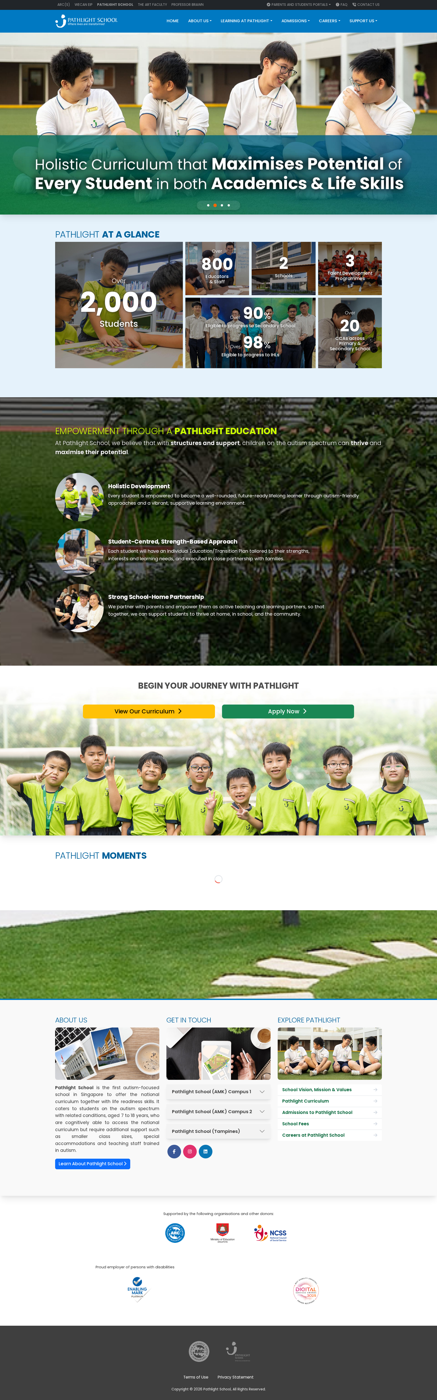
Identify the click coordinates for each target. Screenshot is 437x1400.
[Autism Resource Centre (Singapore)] (175, 1232)
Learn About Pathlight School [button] (91, 1164)
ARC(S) (63, 4)
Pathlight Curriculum (305, 1101)
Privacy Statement (236, 1377)
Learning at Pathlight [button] (245, 21)
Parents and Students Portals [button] (300, 4)
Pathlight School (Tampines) (206, 1131)
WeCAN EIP (84, 4)
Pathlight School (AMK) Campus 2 (212, 1111)
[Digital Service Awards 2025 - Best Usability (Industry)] (306, 1284)
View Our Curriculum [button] (145, 711)
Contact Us (368, 4)
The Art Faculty (152, 4)
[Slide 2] (215, 205)
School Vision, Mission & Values (317, 1090)
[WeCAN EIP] (238, 1351)
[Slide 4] (229, 205)
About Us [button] (198, 21)
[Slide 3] (222, 205)
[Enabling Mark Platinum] (139, 1289)
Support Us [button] (361, 21)
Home (173, 21)
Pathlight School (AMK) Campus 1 (211, 1091)
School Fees (295, 1124)
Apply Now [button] (284, 711)
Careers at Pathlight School (313, 1135)
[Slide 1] (208, 205)
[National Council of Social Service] (270, 1232)
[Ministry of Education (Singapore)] (223, 1232)
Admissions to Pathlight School (317, 1112)
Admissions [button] (294, 21)
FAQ (344, 4)
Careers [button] (328, 21)
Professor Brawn (187, 4)
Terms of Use (195, 1377)
